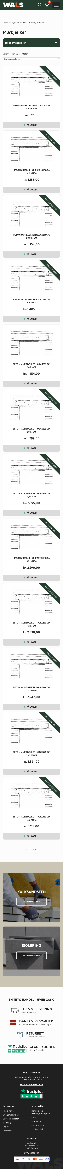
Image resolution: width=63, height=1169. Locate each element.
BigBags (7, 1126)
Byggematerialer (19, 22)
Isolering (7, 1122)
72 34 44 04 (34, 1072)
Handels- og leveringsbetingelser (41, 1111)
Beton (32, 22)
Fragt (34, 1117)
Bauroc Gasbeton (11, 1118)
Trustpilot (40, 1050)
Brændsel (7, 1130)
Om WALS (36, 1121)
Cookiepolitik (37, 1129)
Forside (6, 22)
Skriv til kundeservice (31, 1084)
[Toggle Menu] (56, 5)
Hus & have (8, 1110)
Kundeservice (38, 1125)
